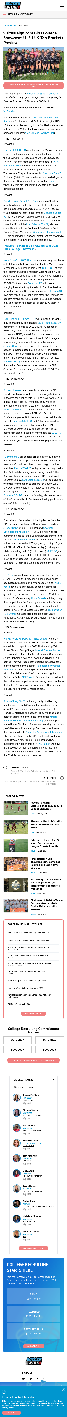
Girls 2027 (17, 1040)
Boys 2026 (49, 1049)
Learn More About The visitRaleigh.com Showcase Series (33, 86)
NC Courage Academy (32, 1176)
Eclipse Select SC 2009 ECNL (42, 93)
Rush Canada (38, 598)
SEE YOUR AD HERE (33, 1014)
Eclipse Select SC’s (23, 421)
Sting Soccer (29, 1222)
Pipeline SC (56, 181)
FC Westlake (28, 1100)
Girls (33, 814)
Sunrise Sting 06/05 (14, 701)
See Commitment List (33, 1248)
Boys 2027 (17, 1049)
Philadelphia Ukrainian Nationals (38, 1206)
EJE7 (24, 1237)
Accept (11, 1413)
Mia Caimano (29, 1125)
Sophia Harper (30, 1201)
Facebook (12, 111)
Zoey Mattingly (30, 1155)
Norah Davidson (30, 1140)
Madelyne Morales (32, 1216)
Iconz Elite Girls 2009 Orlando (19, 260)
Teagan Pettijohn (31, 1095)
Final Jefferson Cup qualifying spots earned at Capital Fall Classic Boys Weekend (45, 863)
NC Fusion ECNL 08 (33, 479)
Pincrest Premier (12, 390)
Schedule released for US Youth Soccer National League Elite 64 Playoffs (45, 843)
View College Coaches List (39, 133)
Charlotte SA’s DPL (13, 495)
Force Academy (11, 361)
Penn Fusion (28, 1146)
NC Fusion (44, 743)
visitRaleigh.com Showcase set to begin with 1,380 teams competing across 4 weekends (46, 884)
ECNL (33, 832)
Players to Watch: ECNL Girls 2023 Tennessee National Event (46, 824)
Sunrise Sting (10, 346)
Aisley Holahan (30, 1185)
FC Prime (8, 575)
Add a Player (33, 1346)
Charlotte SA (55, 291)
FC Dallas (27, 1161)
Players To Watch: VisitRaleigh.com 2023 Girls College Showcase (46, 806)
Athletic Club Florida (33, 1115)
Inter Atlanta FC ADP (37, 224)
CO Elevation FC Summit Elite (19, 319)
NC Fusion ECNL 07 (24, 539)
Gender (17, 1087)
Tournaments (9, 26)
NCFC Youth (28, 677)
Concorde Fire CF (51, 173)
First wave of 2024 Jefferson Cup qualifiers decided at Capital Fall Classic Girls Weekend (47, 904)
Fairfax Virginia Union (33, 1191)
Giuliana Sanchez (31, 1110)
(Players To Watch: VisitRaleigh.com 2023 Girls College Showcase (31, 247)
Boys (33, 851)
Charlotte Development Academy (44, 732)
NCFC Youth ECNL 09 (49, 322)
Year (31, 1087)
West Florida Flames (32, 1131)
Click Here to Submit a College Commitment (33, 1060)
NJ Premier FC (11, 456)
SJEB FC (47, 268)
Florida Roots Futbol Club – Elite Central (25, 638)
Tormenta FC (35, 283)
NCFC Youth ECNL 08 (15, 409)
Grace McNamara (31, 1231)
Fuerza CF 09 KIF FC (14, 150)
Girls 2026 (49, 1040)
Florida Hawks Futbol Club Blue (20, 201)
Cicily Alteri (28, 1170)
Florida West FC (23, 468)
